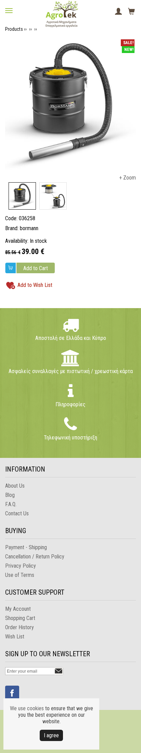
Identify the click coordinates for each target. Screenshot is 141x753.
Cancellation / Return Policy (34, 556)
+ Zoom (127, 177)
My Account (18, 609)
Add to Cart (35, 268)
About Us (15, 486)
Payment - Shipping (26, 547)
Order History (19, 627)
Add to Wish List (34, 285)
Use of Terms (19, 575)
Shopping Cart (20, 618)
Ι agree (51, 735)
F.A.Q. (10, 504)
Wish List (14, 636)
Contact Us (17, 513)
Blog (10, 495)
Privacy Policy (20, 566)
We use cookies (27, 708)
